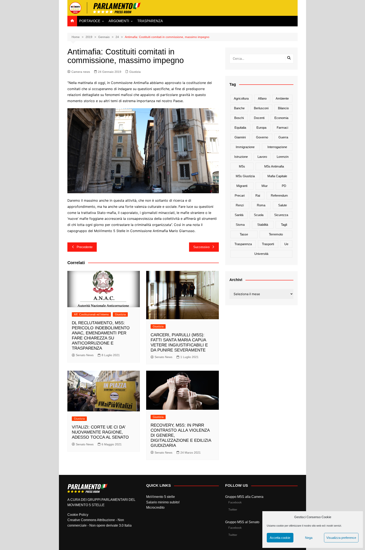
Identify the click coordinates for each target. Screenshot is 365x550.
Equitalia (240, 127)
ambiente (282, 98)
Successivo (201, 247)
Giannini (240, 137)
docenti (259, 118)
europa (261, 127)
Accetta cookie (280, 537)
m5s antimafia (274, 166)
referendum (279, 195)
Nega (308, 537)
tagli (284, 224)
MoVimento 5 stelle (160, 497)
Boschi (239, 118)
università (261, 253)
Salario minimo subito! (163, 502)
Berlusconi (261, 108)
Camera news (80, 71)
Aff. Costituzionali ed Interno (91, 314)
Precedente (85, 247)
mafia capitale (277, 176)
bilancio (283, 108)
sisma (240, 224)
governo (262, 137)
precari (240, 195)
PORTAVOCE (89, 21)
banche (239, 108)
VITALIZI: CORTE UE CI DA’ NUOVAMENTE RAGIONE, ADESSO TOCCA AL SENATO (100, 432)
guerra (283, 137)
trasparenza (243, 244)
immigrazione (245, 147)
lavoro (262, 156)
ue (286, 244)
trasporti (268, 244)
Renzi (240, 205)
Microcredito (155, 507)
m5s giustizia (245, 176)
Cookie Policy (77, 514)
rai (257, 195)
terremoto (276, 234)
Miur (264, 186)
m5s (242, 166)
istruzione (241, 156)
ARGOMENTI (119, 21)
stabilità (262, 224)
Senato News (85, 355)
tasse (244, 234)
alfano (262, 98)
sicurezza (281, 215)
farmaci (282, 127)
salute (282, 205)
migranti (241, 186)
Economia (281, 118)
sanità (239, 215)
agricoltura (241, 98)
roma (261, 205)
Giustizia (135, 71)
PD (284, 186)
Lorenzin (283, 156)
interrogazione (277, 147)
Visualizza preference (341, 537)
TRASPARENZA (150, 21)
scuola (258, 215)
